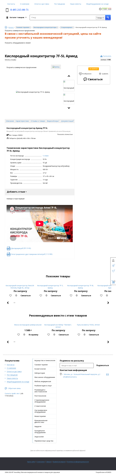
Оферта (48, 462)
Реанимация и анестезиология (40, 391)
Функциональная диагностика (40, 421)
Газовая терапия (41, 365)
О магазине (41, 462)
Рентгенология (40, 396)
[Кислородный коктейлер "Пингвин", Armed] (58, 322)
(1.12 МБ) (31, 254)
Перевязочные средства (43, 441)
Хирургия (37, 426)
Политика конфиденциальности (78, 462)
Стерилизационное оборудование (41, 401)
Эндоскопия (39, 437)
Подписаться (102, 365)
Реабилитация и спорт (43, 386)
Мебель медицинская (42, 381)
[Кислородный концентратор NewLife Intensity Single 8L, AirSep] (19, 282)
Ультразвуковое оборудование (40, 411)
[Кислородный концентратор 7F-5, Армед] (50, 282)
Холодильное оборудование (40, 432)
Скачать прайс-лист (12, 393)
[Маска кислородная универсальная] (27, 322)
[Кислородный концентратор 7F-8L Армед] (80, 282)
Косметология (40, 369)
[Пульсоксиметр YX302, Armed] (88, 322)
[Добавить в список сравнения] (16, 295)
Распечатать (107, 56)
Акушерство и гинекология (44, 360)
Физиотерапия (40, 416)
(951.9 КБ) (21, 248)
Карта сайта (31, 462)
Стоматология (40, 406)
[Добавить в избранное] (10, 295)
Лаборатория (39, 373)
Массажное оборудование (44, 377)
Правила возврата (59, 462)
